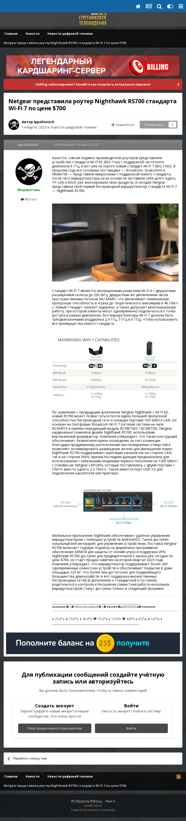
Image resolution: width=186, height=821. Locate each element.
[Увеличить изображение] (115, 242)
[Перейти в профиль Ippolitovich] (13, 124)
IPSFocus (96, 801)
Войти (131, 728)
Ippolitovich (44, 122)
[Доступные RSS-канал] (178, 776)
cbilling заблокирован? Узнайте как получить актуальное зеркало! (93, 84)
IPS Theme (78, 801)
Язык (109, 801)
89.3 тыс (30, 199)
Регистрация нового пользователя (55, 728)
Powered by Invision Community (93, 810)
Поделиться (124, 124)
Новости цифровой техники (73, 127)
